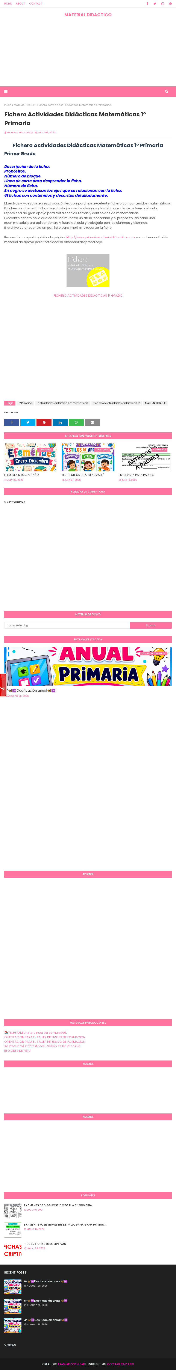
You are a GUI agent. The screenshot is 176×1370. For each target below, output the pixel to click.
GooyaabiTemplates (120, 1364)
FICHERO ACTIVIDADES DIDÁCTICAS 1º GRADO (88, 295)
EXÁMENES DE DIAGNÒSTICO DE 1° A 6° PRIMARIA (58, 1205)
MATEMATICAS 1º (24, 105)
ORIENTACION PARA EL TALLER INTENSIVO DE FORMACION (44, 1037)
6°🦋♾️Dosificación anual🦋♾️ (30, 690)
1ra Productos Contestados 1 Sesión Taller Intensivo (42, 1046)
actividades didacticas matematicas (63, 403)
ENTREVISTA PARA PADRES (136, 475)
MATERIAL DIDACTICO (88, 15)
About (20, 3)
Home (8, 3)
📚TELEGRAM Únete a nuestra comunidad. (35, 1033)
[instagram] (162, 3)
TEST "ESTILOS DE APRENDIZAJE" (83, 475)
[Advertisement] (88, 52)
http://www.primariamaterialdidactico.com (100, 237)
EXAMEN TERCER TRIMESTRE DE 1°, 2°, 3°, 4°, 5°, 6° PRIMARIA (65, 1225)
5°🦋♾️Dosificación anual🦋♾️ (45, 1301)
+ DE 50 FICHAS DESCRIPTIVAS (45, 1244)
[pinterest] (170, 3)
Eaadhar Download (71, 1364)
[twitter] (155, 3)
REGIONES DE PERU (17, 1051)
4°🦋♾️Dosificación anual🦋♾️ (46, 1320)
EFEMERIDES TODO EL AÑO (21, 475)
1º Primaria (25, 403)
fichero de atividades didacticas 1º (117, 403)
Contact (35, 3)
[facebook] (147, 3)
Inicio (7, 105)
